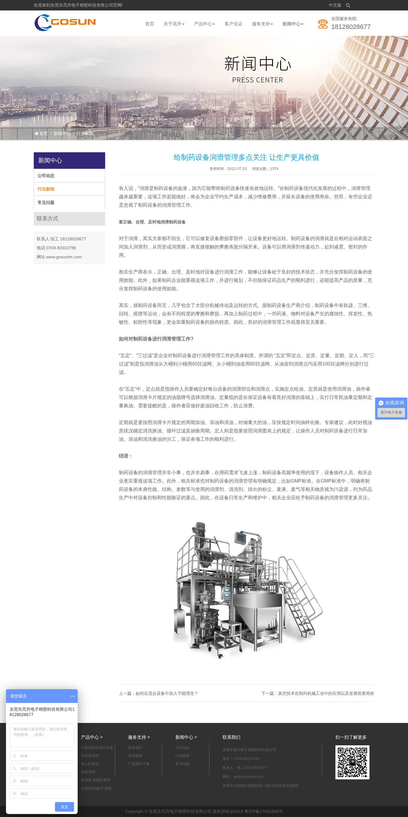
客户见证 (234, 23)
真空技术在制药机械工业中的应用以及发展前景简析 (326, 693)
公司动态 (46, 175)
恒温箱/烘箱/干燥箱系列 (98, 788)
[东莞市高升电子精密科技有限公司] (65, 22)
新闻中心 (291, 23)
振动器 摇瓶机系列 (96, 780)
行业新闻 (84, 133)
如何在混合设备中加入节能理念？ (167, 693)
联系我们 (135, 748)
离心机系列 (90, 764)
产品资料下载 (139, 764)
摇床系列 (88, 772)
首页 (149, 23)
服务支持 (261, 23)
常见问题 (46, 202)
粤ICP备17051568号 (263, 811)
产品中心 (203, 23)
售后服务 (135, 756)
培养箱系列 (90, 756)
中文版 (335, 5)
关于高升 (173, 23)
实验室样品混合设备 (97, 748)
